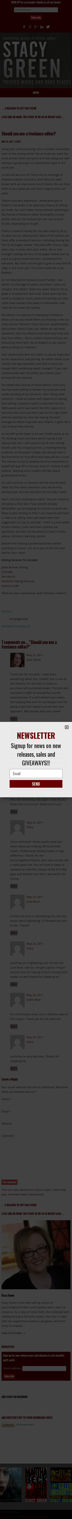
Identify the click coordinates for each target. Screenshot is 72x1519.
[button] (66, 727)
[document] (36, 759)
